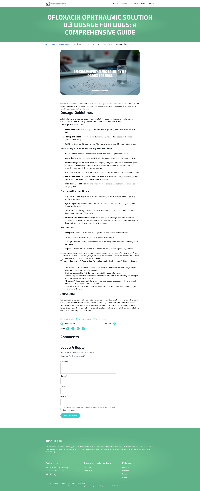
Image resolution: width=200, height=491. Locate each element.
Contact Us (88, 471)
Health (151, 3)
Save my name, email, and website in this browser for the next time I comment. (89, 409)
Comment (65, 361)
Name (63, 376)
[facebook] (47, 475)
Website (64, 397)
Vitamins (124, 3)
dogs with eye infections (111, 103)
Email (63, 386)
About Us (87, 467)
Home (115, 3)
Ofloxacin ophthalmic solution (73, 103)
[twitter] (54, 475)
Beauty (143, 3)
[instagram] (51, 475)
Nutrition (134, 3)
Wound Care (63, 44)
